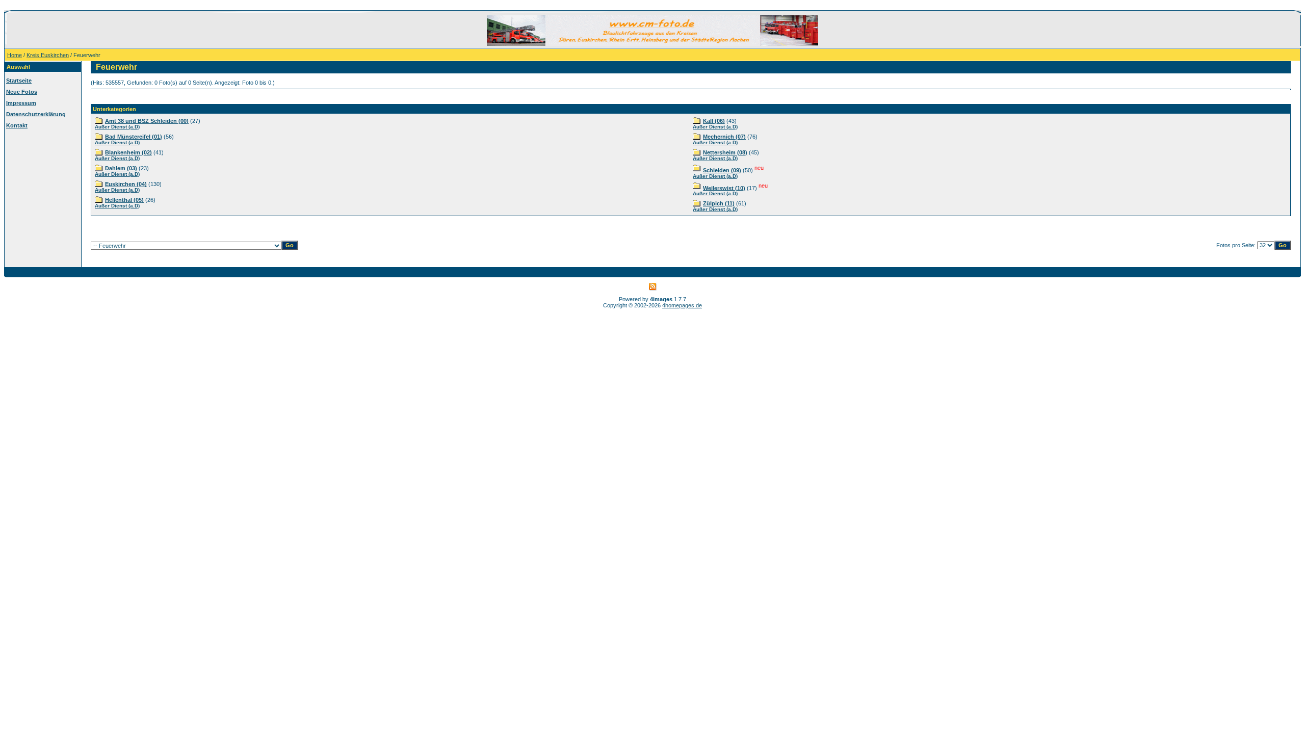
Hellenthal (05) (124, 200)
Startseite (19, 80)
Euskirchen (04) (126, 184)
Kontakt (17, 125)
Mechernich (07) (724, 137)
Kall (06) (714, 121)
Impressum (21, 103)
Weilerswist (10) (724, 188)
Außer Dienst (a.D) (117, 126)
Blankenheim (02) (128, 152)
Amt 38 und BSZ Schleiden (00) (147, 121)
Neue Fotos (21, 92)
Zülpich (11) (719, 203)
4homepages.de (682, 305)
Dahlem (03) (121, 168)
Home (14, 55)
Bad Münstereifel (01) (133, 137)
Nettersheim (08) (725, 152)
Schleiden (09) (722, 170)
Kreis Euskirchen (48, 55)
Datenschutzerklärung (36, 114)
